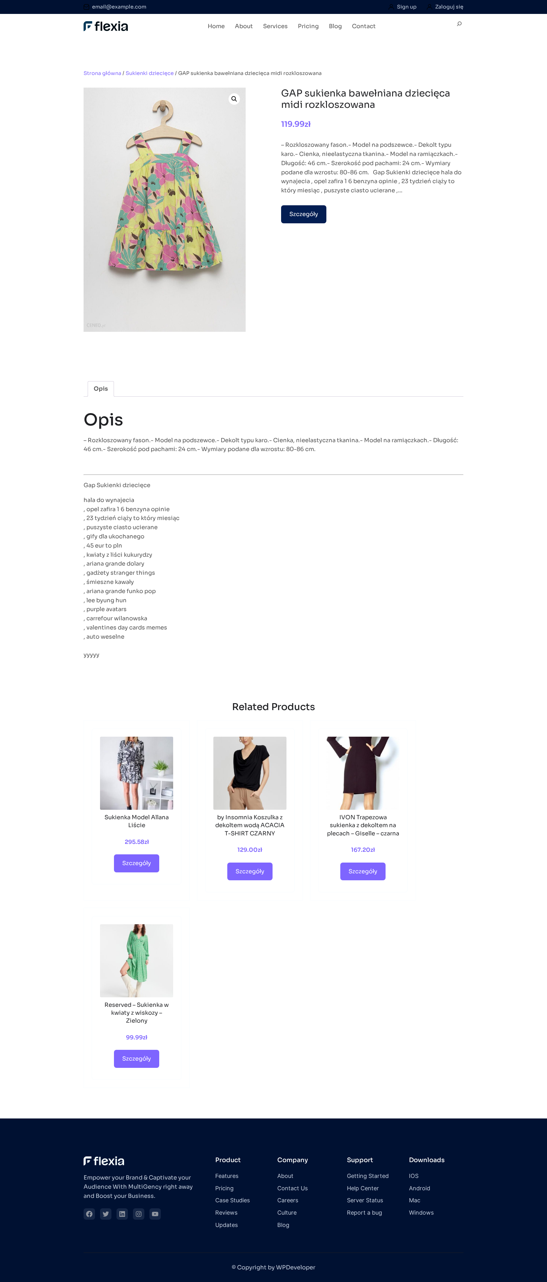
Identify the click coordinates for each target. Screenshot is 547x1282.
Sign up (407, 6)
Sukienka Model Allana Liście (136, 821)
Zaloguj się (449, 6)
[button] (234, 99)
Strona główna (102, 73)
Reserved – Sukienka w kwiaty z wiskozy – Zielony (136, 1012)
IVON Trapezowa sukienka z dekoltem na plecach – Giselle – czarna (363, 825)
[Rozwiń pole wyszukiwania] (459, 26)
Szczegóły (303, 214)
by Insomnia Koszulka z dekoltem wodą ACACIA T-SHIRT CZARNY (250, 825)
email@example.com (119, 6)
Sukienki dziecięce (150, 73)
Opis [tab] (101, 388)
